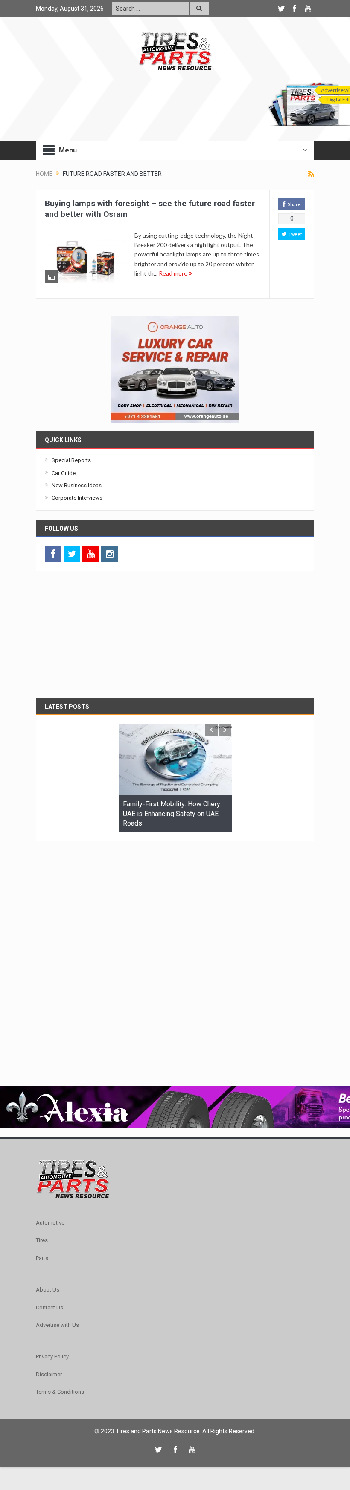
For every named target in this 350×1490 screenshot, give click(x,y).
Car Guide (64, 473)
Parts (42, 1258)
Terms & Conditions (60, 1392)
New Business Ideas (77, 485)
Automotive (50, 1223)
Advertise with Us (57, 1325)
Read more (174, 273)
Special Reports (71, 460)
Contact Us (49, 1307)
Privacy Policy (52, 1356)
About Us (47, 1289)
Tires (42, 1240)
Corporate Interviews (77, 498)
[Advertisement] (175, 633)
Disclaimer (49, 1374)
